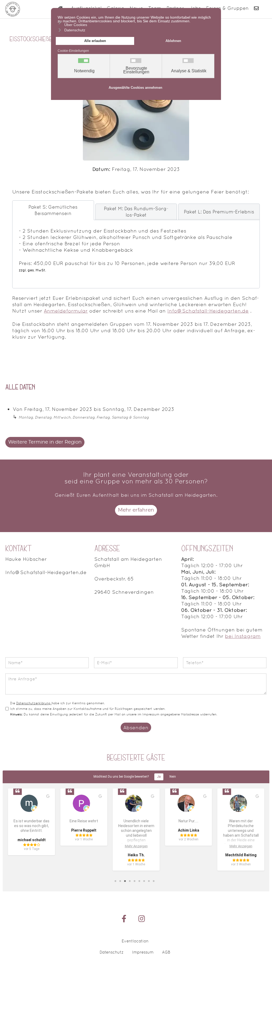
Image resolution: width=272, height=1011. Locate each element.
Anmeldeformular (66, 311)
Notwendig (84, 71)
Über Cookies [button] (75, 25)
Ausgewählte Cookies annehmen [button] (135, 88)
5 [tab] (134, 880)
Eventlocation (135, 941)
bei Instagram (243, 636)
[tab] (53, 210)
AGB (166, 952)
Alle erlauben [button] (95, 41)
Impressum (143, 952)
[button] (263, 994)
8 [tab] (148, 880)
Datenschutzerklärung (34, 703)
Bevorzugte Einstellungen (136, 70)
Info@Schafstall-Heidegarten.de (208, 311)
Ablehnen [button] (173, 41)
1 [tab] (115, 880)
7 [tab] (144, 880)
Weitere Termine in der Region (45, 442)
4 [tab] (129, 880)
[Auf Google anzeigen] (48, 796)
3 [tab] (125, 880)
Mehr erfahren (136, 510)
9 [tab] (153, 880)
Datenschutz (112, 952)
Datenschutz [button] (74, 30)
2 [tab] (120, 880)
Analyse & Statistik (188, 71)
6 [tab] (139, 880)
